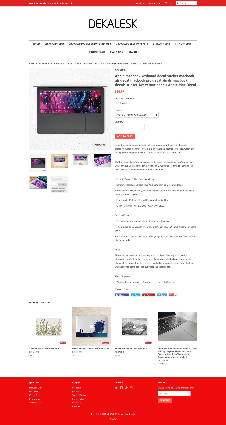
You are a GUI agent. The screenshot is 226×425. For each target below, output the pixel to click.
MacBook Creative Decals (131, 44)
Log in (139, 3)
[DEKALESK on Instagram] (131, 388)
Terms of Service (79, 395)
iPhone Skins (182, 44)
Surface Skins (161, 44)
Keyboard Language (124, 98)
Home (36, 44)
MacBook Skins (54, 44)
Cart (171, 3)
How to (132, 52)
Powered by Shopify (126, 413)
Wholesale (76, 402)
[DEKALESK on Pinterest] (126, 388)
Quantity (119, 121)
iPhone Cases (97, 52)
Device (118, 109)
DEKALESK (112, 413)
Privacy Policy (78, 398)
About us (76, 406)
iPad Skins (116, 52)
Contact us (76, 387)
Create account (154, 3)
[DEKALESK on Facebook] (121, 388)
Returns (75, 391)
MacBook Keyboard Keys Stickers (90, 44)
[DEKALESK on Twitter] (116, 388)
